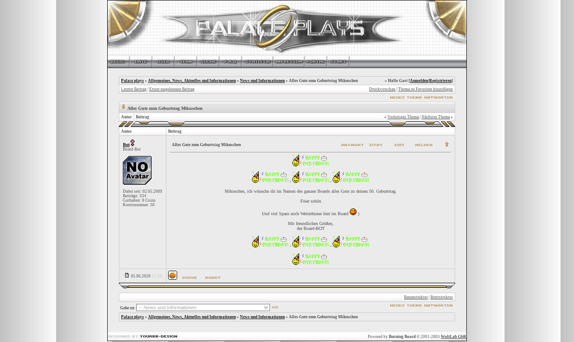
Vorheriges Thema (403, 117)
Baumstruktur (416, 297)
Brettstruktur (441, 297)
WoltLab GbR (453, 336)
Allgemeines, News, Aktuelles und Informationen (192, 80)
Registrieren (440, 80)
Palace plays (132, 80)
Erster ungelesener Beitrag (172, 89)
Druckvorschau (382, 89)
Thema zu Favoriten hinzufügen (425, 89)
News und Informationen (262, 80)
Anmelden (419, 80)
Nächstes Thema (436, 117)
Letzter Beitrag (134, 89)
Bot (126, 144)
